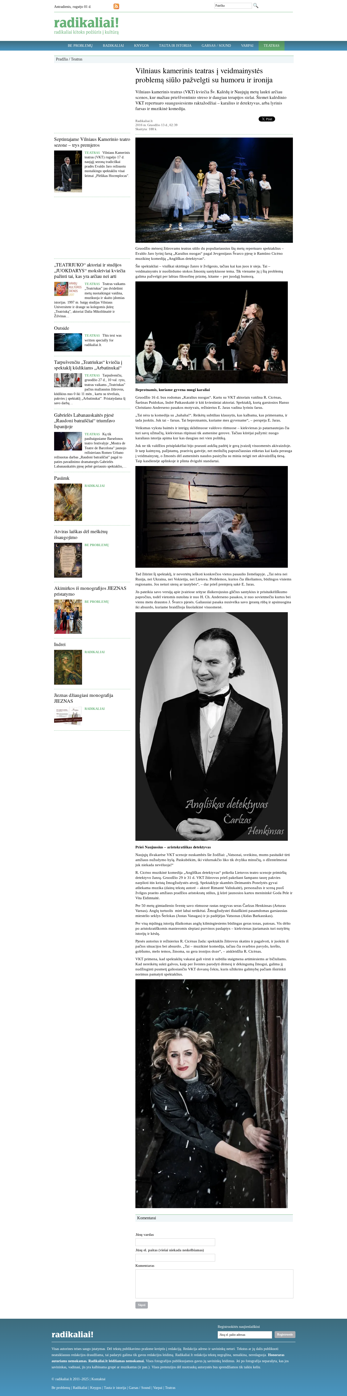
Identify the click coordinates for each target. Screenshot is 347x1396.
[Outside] (68, 350)
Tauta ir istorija (175, 46)
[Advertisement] (92, 97)
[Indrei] (68, 683)
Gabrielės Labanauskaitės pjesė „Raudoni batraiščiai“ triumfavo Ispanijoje (84, 421)
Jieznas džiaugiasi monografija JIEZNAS (83, 698)
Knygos (141, 46)
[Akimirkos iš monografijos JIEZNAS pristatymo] (68, 633)
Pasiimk (62, 478)
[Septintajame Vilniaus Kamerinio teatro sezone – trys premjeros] (68, 191)
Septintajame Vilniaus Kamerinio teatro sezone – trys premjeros (92, 142)
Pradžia (62, 59)
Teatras (271, 46)
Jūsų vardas (144, 1235)
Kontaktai (98, 1379)
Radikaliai (113, 46)
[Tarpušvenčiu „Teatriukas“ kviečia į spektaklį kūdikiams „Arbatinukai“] (68, 386)
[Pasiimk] (68, 520)
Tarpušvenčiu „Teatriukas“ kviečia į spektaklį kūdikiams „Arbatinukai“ (88, 365)
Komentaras (144, 1266)
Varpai (247, 46)
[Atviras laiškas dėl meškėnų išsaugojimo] (68, 576)
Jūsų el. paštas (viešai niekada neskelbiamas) (169, 1250)
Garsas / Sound (216, 46)
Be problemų (80, 46)
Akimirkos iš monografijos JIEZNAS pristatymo (90, 591)
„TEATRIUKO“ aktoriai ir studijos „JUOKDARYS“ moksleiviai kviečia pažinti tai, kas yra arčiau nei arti (89, 270)
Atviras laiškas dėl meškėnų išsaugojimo (81, 534)
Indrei (60, 644)
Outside (61, 328)
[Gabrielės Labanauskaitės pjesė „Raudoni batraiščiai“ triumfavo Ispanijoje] (68, 449)
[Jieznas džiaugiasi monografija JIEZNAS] (68, 725)
